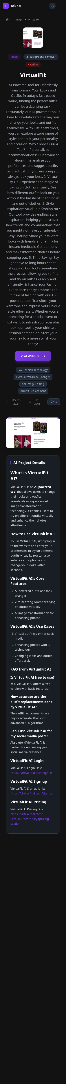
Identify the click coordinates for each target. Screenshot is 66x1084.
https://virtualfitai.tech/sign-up (31, 793)
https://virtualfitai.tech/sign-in (31, 773)
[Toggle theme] (52, 6)
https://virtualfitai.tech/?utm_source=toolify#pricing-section (30, 819)
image (18, 19)
